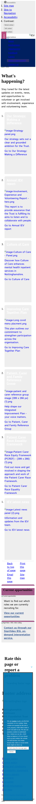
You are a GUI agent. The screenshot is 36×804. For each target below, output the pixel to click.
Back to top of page (11, 567)
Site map (9, 6)
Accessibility (11, 2)
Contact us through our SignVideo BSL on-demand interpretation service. (17, 633)
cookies (14, 721)
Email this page (10, 578)
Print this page (22, 567)
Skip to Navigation (10, 11)
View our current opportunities (14, 614)
